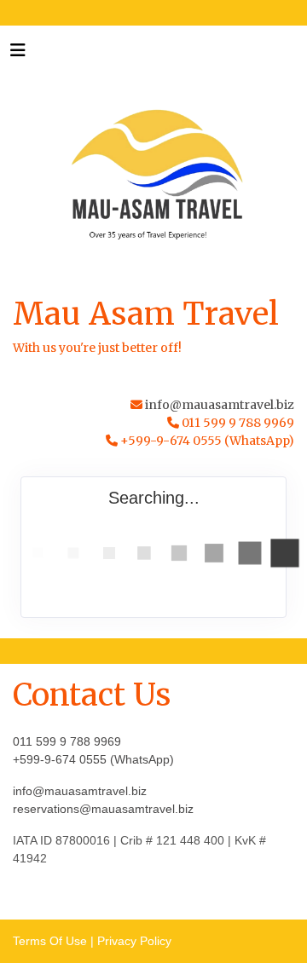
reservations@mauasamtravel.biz (103, 809)
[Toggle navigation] (18, 54)
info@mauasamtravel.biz (219, 404)
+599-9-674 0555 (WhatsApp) (93, 759)
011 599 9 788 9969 (67, 741)
